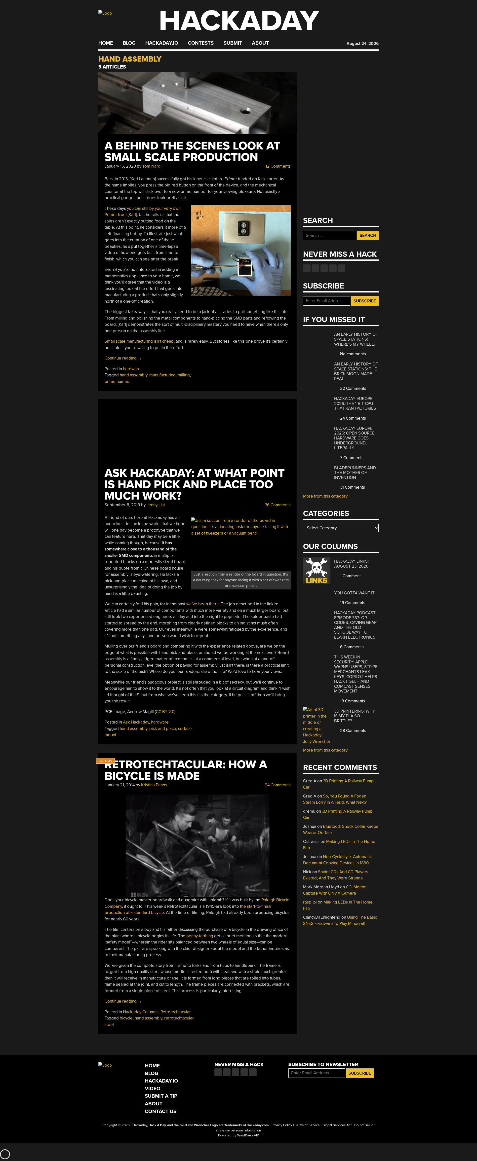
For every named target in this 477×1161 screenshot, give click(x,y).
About (260, 43)
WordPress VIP (248, 1135)
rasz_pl (310, 902)
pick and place (162, 728)
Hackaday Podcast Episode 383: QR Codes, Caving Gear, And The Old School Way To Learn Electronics (356, 625)
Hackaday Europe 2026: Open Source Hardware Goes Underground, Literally (354, 438)
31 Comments (352, 487)
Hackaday (239, 21)
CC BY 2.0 (165, 711)
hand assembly (133, 375)
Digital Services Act (337, 1125)
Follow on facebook (307, 268)
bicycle (126, 1018)
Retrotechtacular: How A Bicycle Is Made (186, 770)
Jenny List (156, 505)
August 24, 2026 (363, 43)
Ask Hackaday (136, 722)
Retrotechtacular (175, 1012)
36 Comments (277, 505)
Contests (201, 43)
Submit (233, 43)
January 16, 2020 (120, 166)
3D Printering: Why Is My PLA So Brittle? (354, 716)
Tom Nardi (151, 166)
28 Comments (352, 730)
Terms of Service (307, 1125)
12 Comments (278, 166)
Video (152, 1089)
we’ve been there (202, 604)
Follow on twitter (315, 268)
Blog (129, 43)
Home (105, 43)
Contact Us (160, 1111)
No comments (352, 354)
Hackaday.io (161, 43)
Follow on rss (333, 268)
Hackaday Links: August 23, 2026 (351, 564)
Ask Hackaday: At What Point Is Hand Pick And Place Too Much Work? (195, 484)
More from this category (325, 496)
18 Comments (352, 701)
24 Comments (277, 785)
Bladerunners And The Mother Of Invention (355, 472)
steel (109, 1024)
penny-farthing (199, 936)
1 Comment (350, 576)
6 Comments (351, 647)
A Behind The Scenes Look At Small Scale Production (192, 151)
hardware (132, 368)
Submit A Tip (161, 1096)
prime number (118, 381)
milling (184, 375)
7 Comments (351, 457)
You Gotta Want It (354, 593)
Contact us (341, 268)
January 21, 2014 (120, 785)
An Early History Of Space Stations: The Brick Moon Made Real (356, 371)
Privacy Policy (282, 1125)
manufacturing (162, 375)
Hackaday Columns (141, 1012)
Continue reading (123, 358)
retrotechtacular (179, 1018)
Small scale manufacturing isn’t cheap (139, 341)
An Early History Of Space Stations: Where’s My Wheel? (356, 339)
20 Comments (352, 388)
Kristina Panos (154, 785)
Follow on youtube (324, 268)
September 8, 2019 (122, 505)
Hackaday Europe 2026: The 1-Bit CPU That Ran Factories (355, 403)
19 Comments (352, 602)
